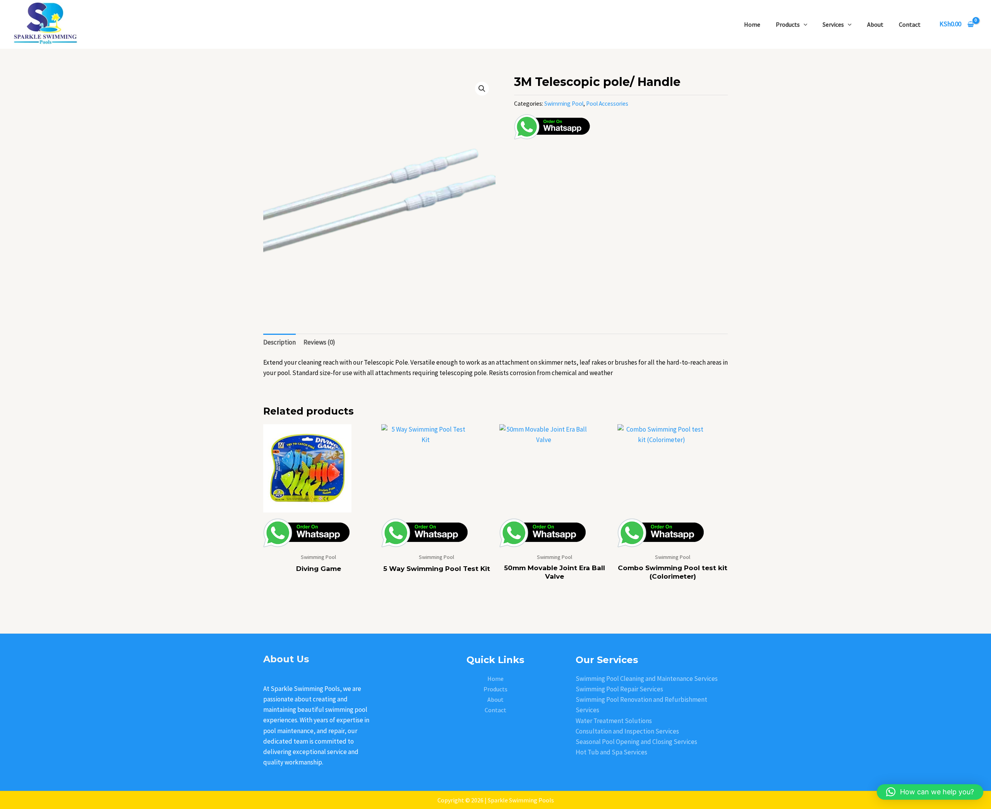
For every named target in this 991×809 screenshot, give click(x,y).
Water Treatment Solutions (614, 720)
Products (788, 24)
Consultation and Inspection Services (627, 731)
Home (752, 24)
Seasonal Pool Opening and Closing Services (636, 741)
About (875, 24)
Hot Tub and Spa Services (611, 752)
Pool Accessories (607, 103)
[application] (804, 24)
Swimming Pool (563, 103)
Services (833, 24)
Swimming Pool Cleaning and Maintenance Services (647, 678)
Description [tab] (279, 342)
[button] (482, 89)
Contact (910, 24)
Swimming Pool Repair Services (619, 689)
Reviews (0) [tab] (319, 342)
